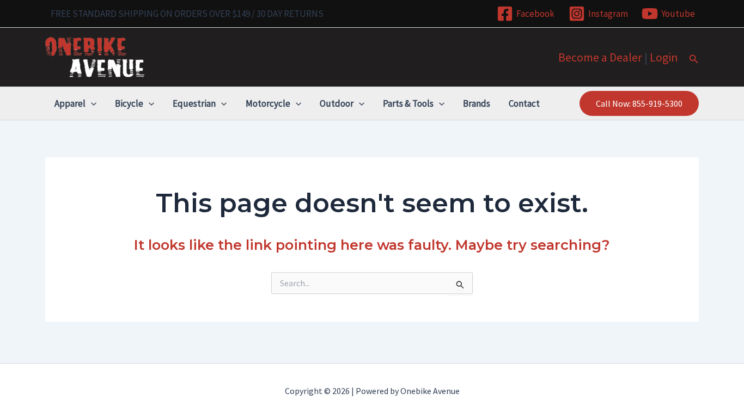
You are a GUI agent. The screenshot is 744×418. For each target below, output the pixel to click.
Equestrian (194, 103)
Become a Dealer (600, 57)
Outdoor (336, 103)
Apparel (70, 103)
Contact (524, 103)
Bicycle (129, 103)
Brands (476, 103)
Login (664, 57)
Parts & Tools (408, 103)
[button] (694, 59)
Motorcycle (268, 103)
